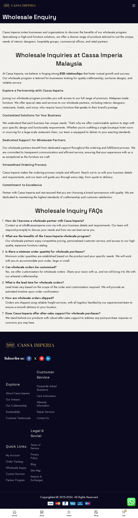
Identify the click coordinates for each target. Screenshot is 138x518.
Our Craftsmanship (16, 406)
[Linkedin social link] (48, 358)
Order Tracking (14, 462)
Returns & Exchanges (37, 478)
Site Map (36, 470)
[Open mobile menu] (133, 5)
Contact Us (43, 418)
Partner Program (15, 480)
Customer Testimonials (18, 418)
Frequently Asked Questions (47, 388)
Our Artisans (13, 399)
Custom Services (15, 474)
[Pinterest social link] (41, 358)
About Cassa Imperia (18, 393)
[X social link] (35, 358)
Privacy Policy (35, 456)
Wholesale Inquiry (16, 468)
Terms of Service (35, 446)
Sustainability (13, 412)
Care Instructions (46, 396)
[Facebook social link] (28, 358)
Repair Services (46, 412)
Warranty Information (43, 404)
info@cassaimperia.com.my (39, 225)
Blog (33, 464)
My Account (13, 455)
